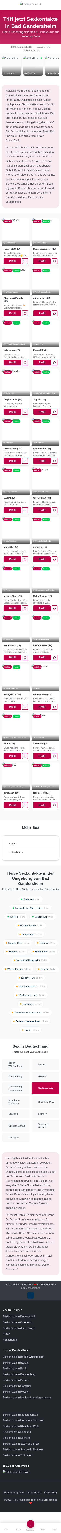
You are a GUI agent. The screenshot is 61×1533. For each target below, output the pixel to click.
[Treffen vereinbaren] (25, 261)
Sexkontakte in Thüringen (17, 1455)
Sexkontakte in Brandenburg (19, 1374)
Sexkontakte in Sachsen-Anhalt (21, 1443)
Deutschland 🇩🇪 (28, 1284)
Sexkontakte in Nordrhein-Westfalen (23, 1420)
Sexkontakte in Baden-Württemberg (23, 1356)
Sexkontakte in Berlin (15, 1368)
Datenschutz (34, 1492)
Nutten (6, 1334)
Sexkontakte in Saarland (17, 1432)
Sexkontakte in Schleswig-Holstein (23, 1449)
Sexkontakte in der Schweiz (19, 1328)
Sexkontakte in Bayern (16, 1362)
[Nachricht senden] (54, 362)
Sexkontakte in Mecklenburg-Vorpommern (27, 1397)
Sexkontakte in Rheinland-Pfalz (21, 1426)
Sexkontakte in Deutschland (19, 1316)
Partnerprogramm (14, 1492)
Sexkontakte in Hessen (16, 1391)
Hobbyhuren (10, 1339)
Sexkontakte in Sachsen (17, 1438)
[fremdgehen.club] (30, 5)
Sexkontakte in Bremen (16, 1380)
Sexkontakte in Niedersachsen (20, 1414)
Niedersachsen (46, 1284)
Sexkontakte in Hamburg (17, 1386)
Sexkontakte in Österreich (17, 1322)
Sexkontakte (11, 1284)
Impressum (50, 1492)
